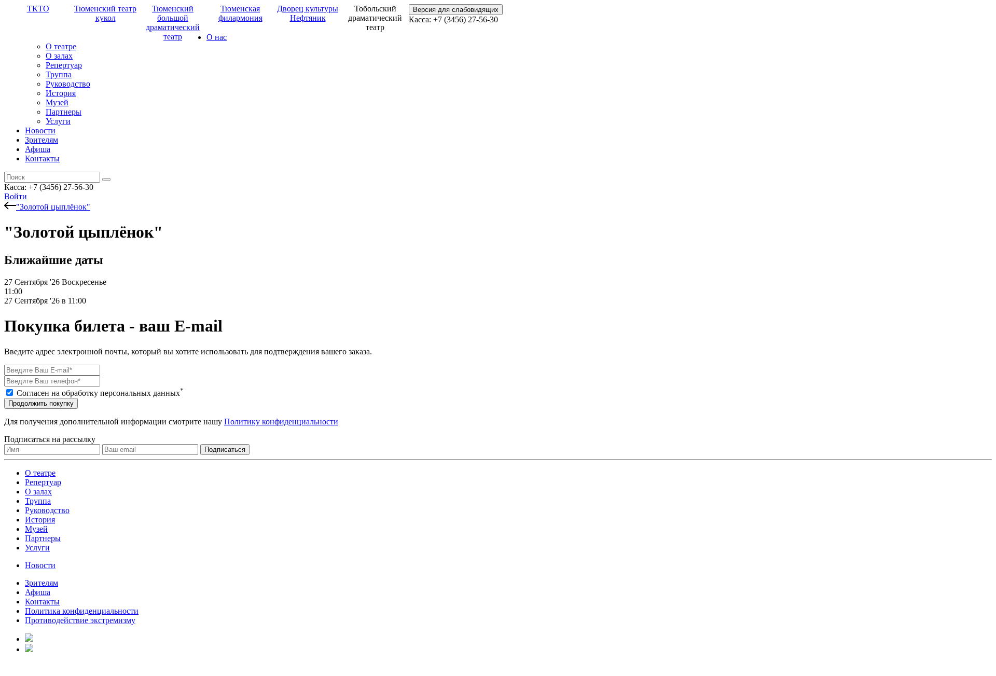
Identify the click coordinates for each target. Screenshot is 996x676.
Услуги (58, 121)
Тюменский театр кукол (105, 13)
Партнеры (63, 111)
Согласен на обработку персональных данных (100, 393)
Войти (15, 196)
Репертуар (64, 65)
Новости (40, 130)
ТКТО (38, 8)
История (61, 93)
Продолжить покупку (41, 403)
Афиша (37, 149)
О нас (216, 37)
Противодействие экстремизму (80, 620)
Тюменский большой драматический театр (173, 22)
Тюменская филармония (240, 13)
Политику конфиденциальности (281, 421)
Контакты (42, 158)
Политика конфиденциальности (82, 610)
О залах (59, 55)
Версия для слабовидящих (456, 9)
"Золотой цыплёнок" (53, 206)
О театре (61, 46)
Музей (57, 102)
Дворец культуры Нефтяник (307, 13)
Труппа (59, 74)
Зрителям (41, 139)
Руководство (68, 83)
